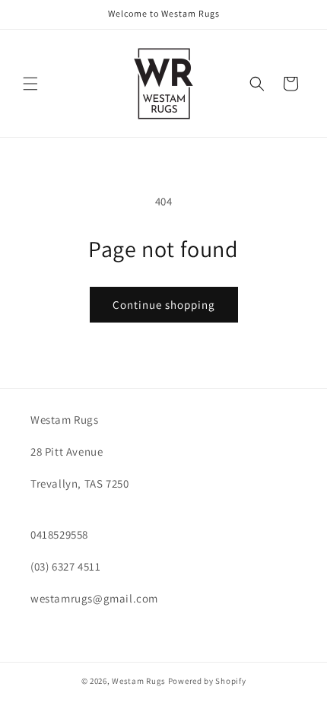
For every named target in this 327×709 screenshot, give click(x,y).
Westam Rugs (139, 681)
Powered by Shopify (207, 681)
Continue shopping (164, 304)
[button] (30, 83)
